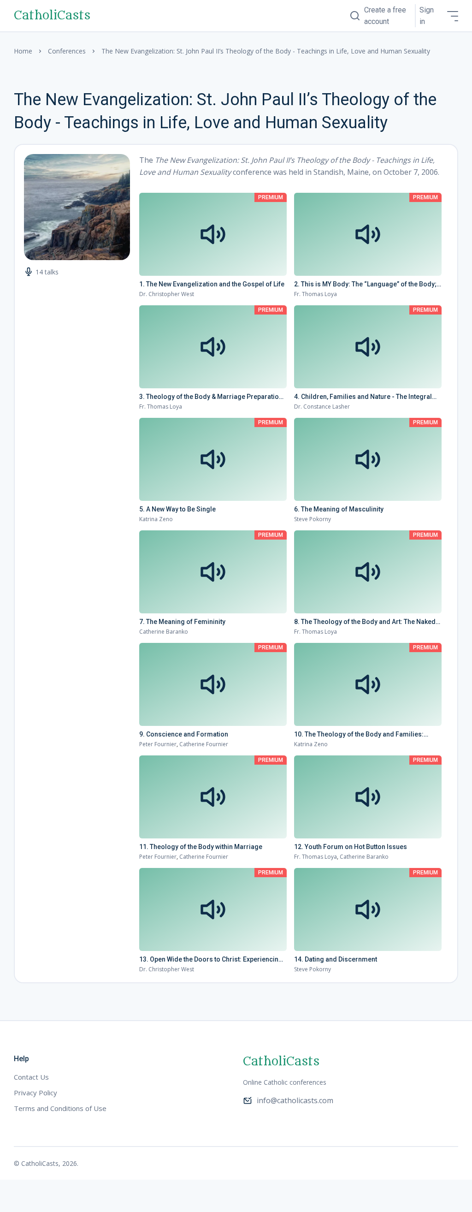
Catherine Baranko (163, 632)
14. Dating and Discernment (335, 959)
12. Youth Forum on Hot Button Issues (350, 846)
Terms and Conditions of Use (60, 1108)
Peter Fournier (158, 744)
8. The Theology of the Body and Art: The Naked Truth (365, 622)
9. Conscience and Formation (183, 734)
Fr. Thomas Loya (315, 294)
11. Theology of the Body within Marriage (200, 846)
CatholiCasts (52, 16)
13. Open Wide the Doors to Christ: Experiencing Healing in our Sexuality (211, 960)
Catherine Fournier (203, 744)
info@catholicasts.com (295, 1100)
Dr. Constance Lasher (322, 406)
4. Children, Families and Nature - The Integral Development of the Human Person (363, 397)
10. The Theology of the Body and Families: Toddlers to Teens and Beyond (359, 735)
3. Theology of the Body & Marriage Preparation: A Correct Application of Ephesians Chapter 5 (211, 397)
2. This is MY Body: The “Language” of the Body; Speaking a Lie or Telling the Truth (365, 284)
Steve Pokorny (312, 519)
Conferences (67, 51)
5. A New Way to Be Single (177, 509)
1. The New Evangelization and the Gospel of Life (211, 284)
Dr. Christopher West (166, 294)
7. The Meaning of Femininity (182, 621)
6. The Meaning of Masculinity (339, 509)
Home (23, 51)
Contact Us (31, 1076)
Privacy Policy (35, 1092)
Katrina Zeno (156, 519)
